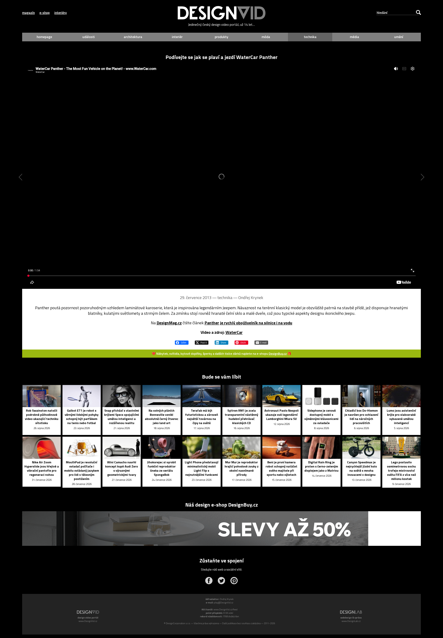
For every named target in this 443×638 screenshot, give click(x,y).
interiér (177, 36)
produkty (221, 36)
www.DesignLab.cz (351, 621)
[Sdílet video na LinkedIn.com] (221, 341)
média (354, 36)
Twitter (221, 580)
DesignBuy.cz (278, 353)
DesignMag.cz (169, 323)
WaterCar (234, 332)
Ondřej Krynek (250, 297)
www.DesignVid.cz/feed (225, 609)
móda (266, 36)
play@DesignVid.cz (223, 602)
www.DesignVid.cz (88, 621)
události (88, 36)
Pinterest (234, 580)
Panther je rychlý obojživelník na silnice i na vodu (248, 323)
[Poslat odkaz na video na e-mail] (261, 341)
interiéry (60, 12)
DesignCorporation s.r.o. (178, 623)
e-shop (44, 12)
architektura (133, 36)
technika (310, 36)
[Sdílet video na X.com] (202, 341)
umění (398, 36)
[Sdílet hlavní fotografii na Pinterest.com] (241, 341)
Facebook (209, 580)
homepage (44, 36)
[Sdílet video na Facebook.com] (182, 341)
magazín (28, 12)
